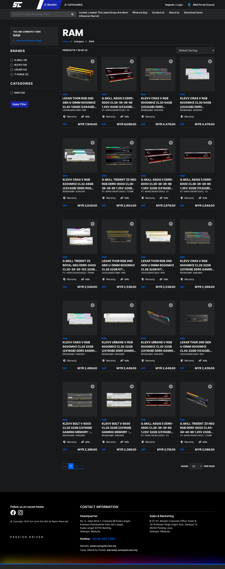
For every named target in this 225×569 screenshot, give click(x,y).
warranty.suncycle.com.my (122, 550)
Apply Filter (19, 104)
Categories (75, 4)
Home (66, 41)
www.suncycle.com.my (103, 545)
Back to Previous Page (28, 40)
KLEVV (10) (20, 64)
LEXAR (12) (20, 69)
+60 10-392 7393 (103, 538)
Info (87, 116)
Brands (52, 4)
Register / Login (174, 4)
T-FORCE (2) (21, 74)
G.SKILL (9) (20, 60)
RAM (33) (19, 92)
